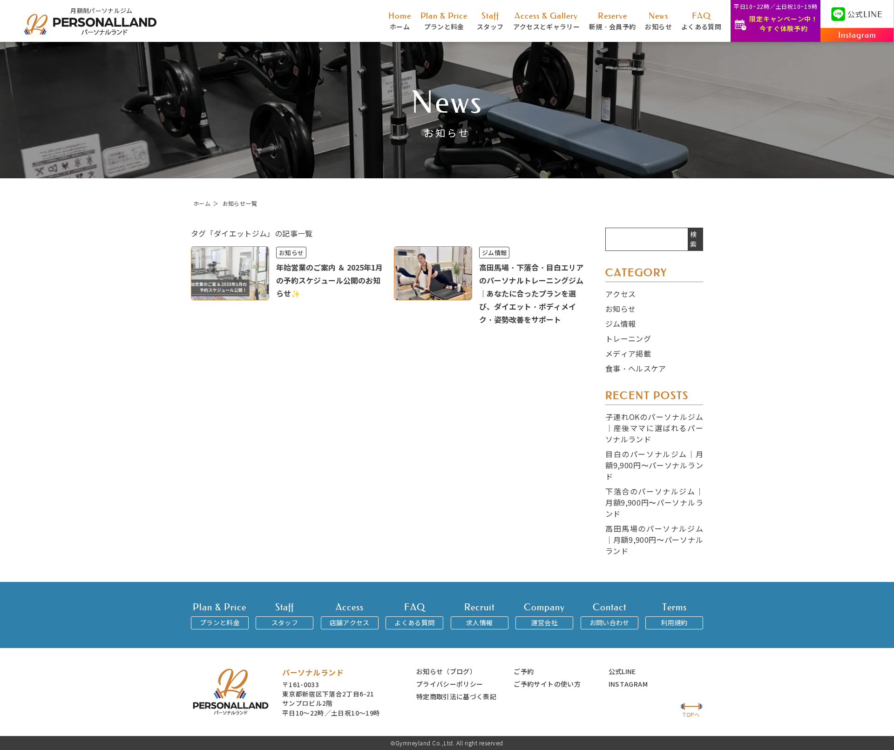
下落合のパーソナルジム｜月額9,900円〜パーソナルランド (654, 502)
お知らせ (658, 21)
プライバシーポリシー (449, 684)
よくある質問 (701, 21)
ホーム (399, 21)
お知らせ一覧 (240, 203)
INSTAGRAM (628, 684)
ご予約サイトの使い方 (547, 684)
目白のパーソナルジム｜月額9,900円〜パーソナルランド (654, 465)
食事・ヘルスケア (635, 368)
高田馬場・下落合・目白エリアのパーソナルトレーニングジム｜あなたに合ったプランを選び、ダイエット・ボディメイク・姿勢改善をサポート (531, 293)
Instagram (857, 35)
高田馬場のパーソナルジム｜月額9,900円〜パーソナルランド (654, 539)
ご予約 (524, 671)
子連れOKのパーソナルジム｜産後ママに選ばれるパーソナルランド (654, 428)
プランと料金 (443, 21)
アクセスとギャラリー (546, 21)
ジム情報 (620, 323)
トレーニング (628, 338)
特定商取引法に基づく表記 (456, 696)
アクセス (620, 293)
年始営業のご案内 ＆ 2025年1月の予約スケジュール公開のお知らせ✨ (329, 280)
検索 (693, 239)
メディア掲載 (628, 353)
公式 (865, 14)
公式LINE (622, 671)
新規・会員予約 (612, 21)
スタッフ (490, 21)
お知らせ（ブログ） (446, 671)
